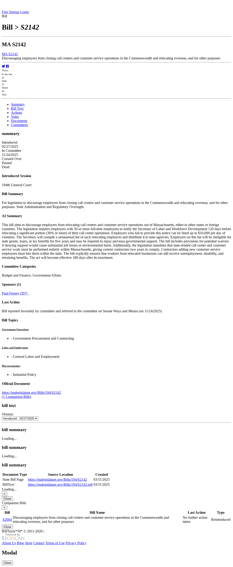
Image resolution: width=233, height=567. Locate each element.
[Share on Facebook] (7, 66)
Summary (18, 104)
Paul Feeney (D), (15, 293)
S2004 (7, 519)
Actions (16, 112)
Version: (8, 414)
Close (7, 498)
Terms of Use (55, 543)
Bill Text (17, 108)
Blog (20, 543)
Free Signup (10, 12)
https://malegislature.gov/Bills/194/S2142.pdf (60, 484)
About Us (9, 543)
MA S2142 (10, 54)
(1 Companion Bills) (16, 397)
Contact (38, 543)
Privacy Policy (76, 543)
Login (24, 12)
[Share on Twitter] (4, 66)
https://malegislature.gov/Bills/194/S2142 (31, 392)
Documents (19, 121)
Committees (19, 125)
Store (28, 543)
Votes (15, 117)
